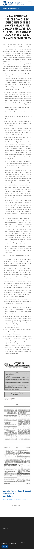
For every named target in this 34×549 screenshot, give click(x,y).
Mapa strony (6, 528)
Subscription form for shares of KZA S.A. (14, 499)
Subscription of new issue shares (11, 9)
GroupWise (6, 531)
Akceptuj (5, 546)
